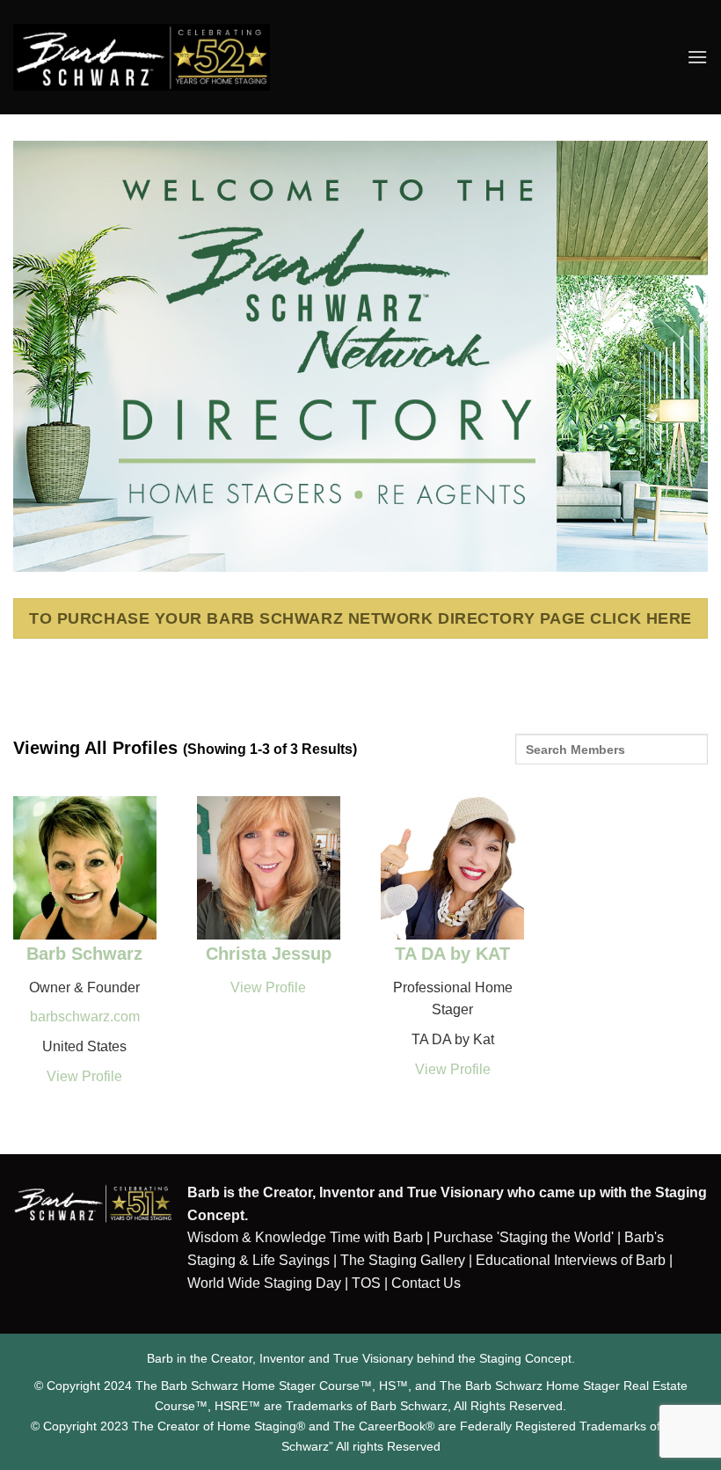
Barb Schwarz (84, 953)
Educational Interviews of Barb (571, 1260)
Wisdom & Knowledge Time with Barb (305, 1237)
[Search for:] (611, 755)
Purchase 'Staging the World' (525, 1237)
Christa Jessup (268, 953)
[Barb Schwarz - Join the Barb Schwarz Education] (141, 56)
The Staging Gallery (402, 1260)
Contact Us (426, 1283)
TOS (366, 1283)
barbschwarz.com (85, 1016)
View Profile (84, 1076)
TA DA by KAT (452, 953)
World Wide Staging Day (264, 1283)
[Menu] (697, 56)
